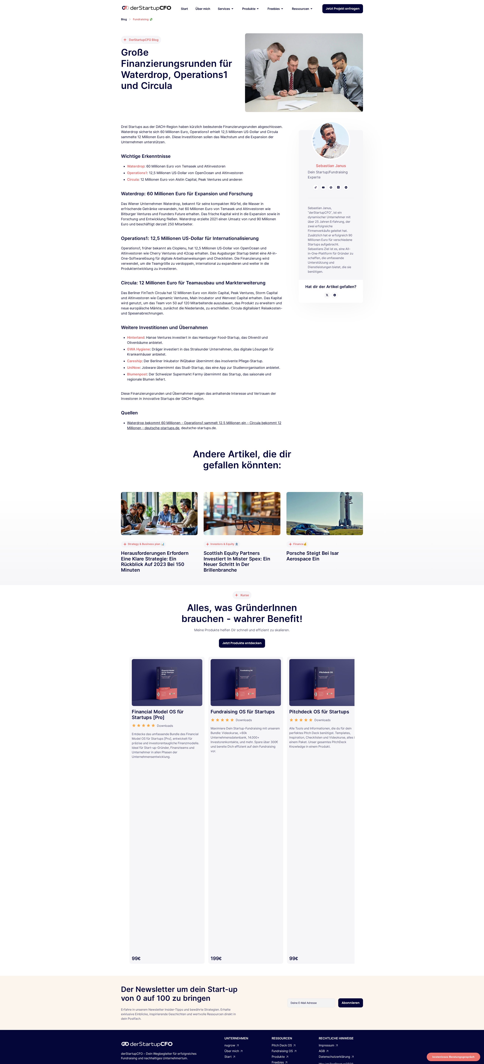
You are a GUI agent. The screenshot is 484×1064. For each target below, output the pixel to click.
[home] (146, 8)
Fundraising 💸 (143, 19)
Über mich (202, 9)
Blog (124, 19)
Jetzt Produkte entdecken (242, 643)
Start (184, 9)
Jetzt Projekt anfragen (343, 8)
